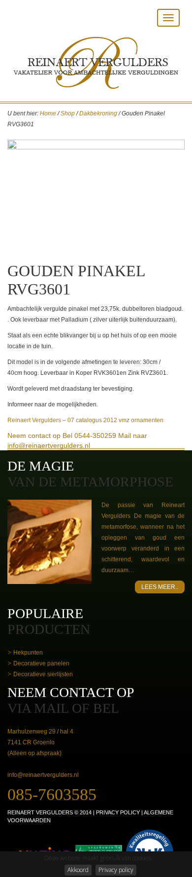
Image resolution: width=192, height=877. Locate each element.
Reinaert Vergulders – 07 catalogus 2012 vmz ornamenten (85, 420)
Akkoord (78, 870)
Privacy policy (115, 870)
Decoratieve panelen (41, 663)
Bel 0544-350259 (89, 435)
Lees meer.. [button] (159, 587)
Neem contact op (34, 435)
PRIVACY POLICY (118, 812)
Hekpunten (28, 652)
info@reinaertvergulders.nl (43, 774)
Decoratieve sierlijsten (43, 674)
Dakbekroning (98, 113)
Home (48, 113)
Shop (68, 113)
